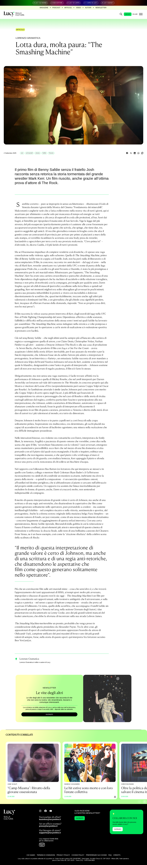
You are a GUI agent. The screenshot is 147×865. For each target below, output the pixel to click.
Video (78, 7)
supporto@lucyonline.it (50, 833)
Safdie (44, 153)
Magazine (44, 7)
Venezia (51, 153)
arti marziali (29, 153)
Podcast (56, 7)
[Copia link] (142, 153)
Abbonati (127, 14)
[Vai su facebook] (45, 811)
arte (22, 153)
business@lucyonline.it (50, 819)
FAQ (110, 855)
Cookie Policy (78, 855)
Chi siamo (31, 855)
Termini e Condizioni (46, 855)
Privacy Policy (63, 855)
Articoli (68, 7)
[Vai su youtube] (51, 810)
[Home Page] (14, 14)
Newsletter (100, 7)
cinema (38, 153)
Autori (88, 7)
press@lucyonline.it (48, 826)
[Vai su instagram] (40, 811)
